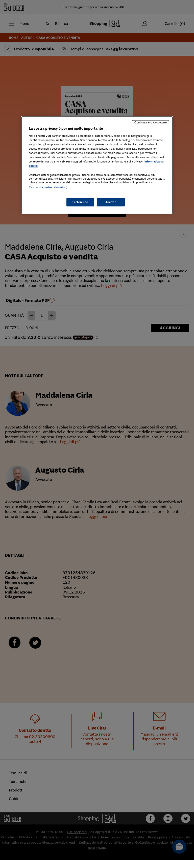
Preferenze (80, 202)
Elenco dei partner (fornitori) (48, 187)
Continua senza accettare (150, 122)
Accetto (111, 202)
